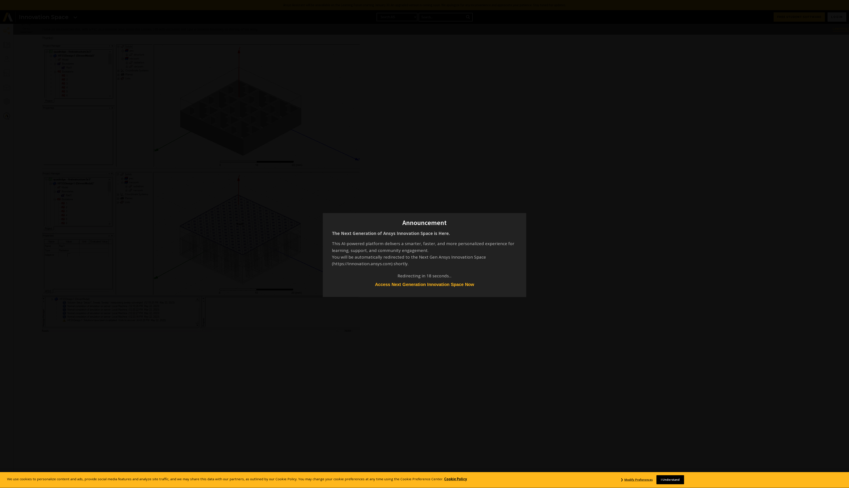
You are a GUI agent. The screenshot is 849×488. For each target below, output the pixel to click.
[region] (424, 480)
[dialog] (424, 244)
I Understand (670, 480)
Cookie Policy (455, 479)
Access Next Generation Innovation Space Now (424, 284)
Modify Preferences (638, 480)
